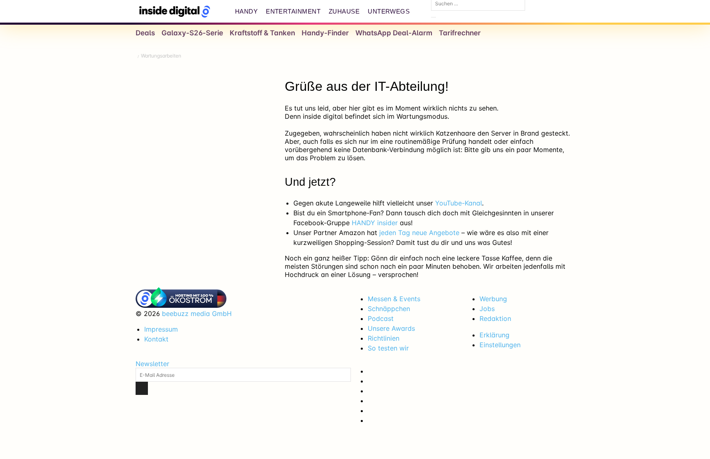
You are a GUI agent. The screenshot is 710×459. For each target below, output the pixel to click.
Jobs (487, 308)
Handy (246, 11)
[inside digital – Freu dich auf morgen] (175, 11)
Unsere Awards (391, 328)
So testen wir (388, 348)
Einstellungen (500, 345)
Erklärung (494, 335)
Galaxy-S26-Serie (192, 33)
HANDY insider (375, 223)
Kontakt (156, 339)
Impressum (161, 329)
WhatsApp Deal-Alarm (393, 33)
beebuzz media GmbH (197, 313)
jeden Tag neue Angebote (419, 232)
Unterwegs (389, 11)
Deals (145, 33)
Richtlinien (383, 338)
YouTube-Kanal (458, 203)
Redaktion (495, 318)
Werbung (493, 299)
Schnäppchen (389, 308)
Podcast (381, 318)
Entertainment (293, 11)
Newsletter (152, 364)
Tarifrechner (460, 33)
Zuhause (344, 11)
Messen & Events (394, 299)
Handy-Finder (325, 33)
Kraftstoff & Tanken (262, 33)
